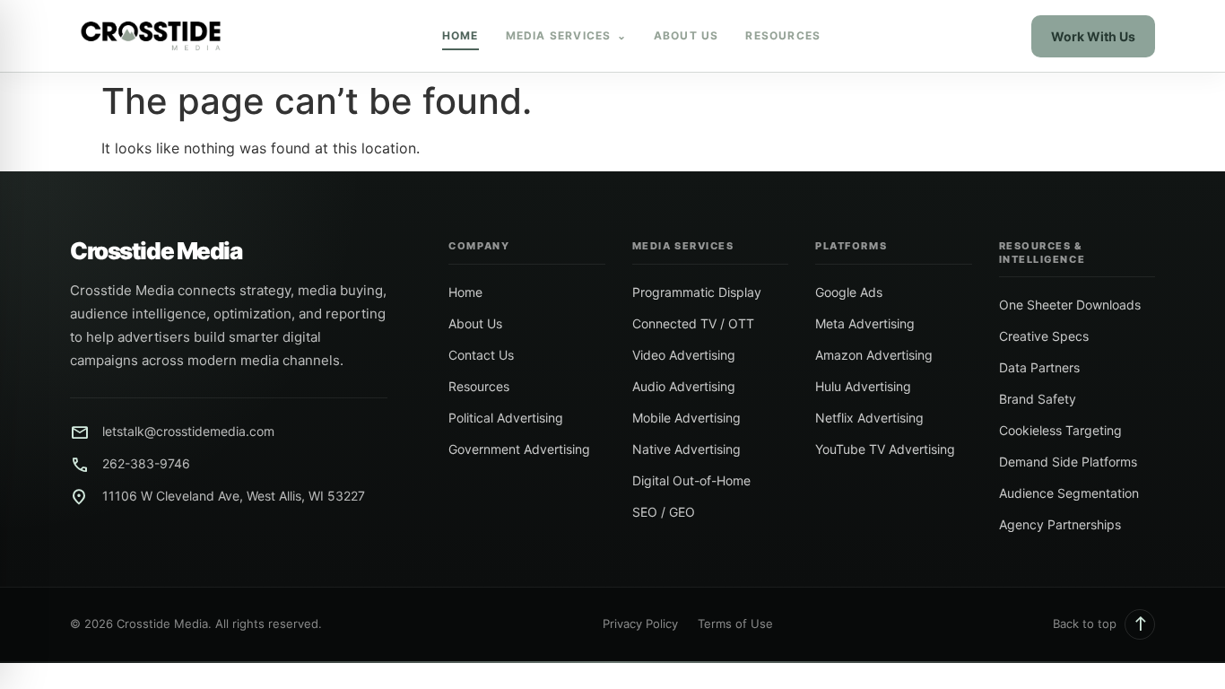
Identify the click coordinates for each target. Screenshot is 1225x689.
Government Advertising (519, 449)
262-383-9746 (146, 463)
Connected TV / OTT (693, 323)
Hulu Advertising (863, 386)
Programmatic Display (696, 292)
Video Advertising (683, 354)
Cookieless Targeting (1060, 430)
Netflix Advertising (869, 417)
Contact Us (481, 354)
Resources (783, 35)
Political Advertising (505, 417)
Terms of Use (735, 623)
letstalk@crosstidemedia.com (188, 431)
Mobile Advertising (686, 417)
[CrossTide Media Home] (150, 36)
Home (460, 35)
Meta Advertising (865, 323)
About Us (686, 35)
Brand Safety (1037, 398)
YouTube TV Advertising (885, 449)
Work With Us (1093, 36)
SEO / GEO (663, 511)
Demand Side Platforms (1068, 461)
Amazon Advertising (874, 354)
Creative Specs (1044, 336)
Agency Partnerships (1060, 524)
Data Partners (1039, 367)
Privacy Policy (640, 623)
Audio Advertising (683, 386)
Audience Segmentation (1069, 493)
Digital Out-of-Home (691, 480)
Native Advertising (686, 449)
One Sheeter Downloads (1070, 304)
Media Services (566, 35)
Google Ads (848, 292)
